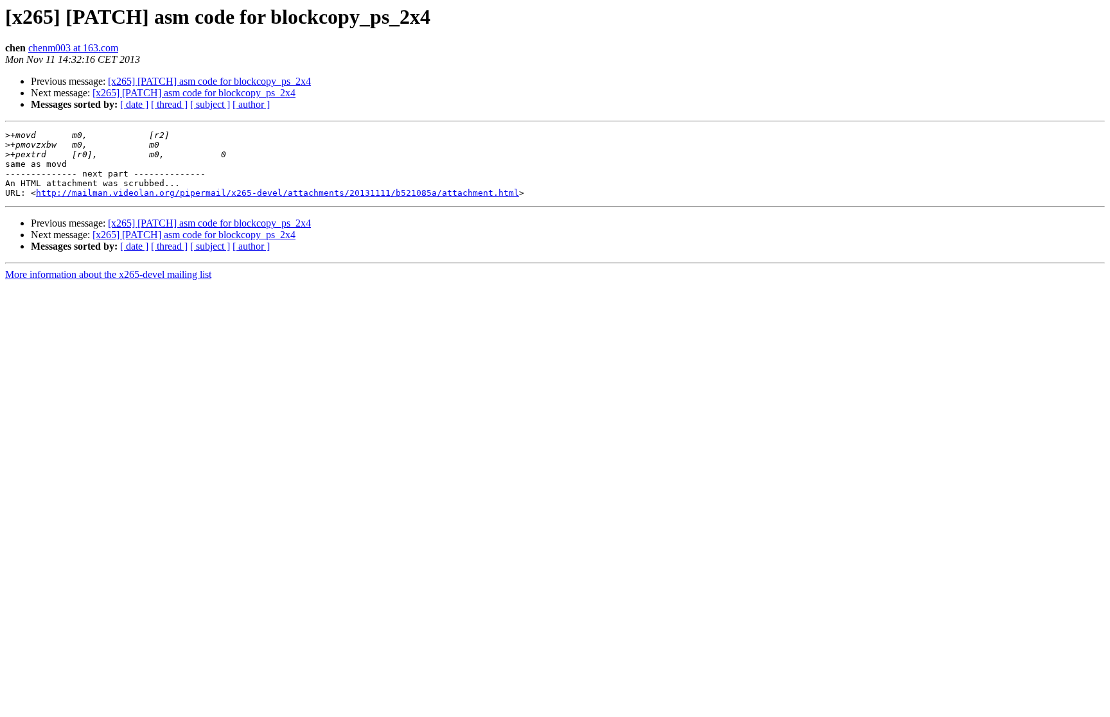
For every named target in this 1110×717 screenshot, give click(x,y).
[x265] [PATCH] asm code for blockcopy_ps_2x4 (209, 81)
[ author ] (251, 104)
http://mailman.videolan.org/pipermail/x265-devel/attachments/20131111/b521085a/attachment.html (277, 193)
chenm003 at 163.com (73, 47)
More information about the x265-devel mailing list (108, 274)
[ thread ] (169, 104)
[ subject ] (210, 104)
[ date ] (134, 104)
